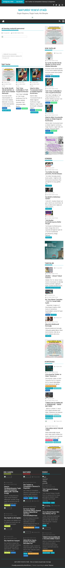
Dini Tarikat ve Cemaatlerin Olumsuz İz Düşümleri (40, 1)
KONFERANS (24, 108)
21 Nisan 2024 (34, 82)
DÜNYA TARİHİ (49, 440)
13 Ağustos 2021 (48, 485)
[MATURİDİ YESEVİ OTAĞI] (3, 21)
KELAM (30, 498)
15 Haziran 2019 (48, 533)
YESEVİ (52, 502)
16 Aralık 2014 (49, 216)
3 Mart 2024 (36, 501)
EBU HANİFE (7, 505)
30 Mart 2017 (58, 317)
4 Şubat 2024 (36, 532)
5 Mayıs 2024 (6, 82)
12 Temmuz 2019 (50, 295)
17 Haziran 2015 (50, 193)
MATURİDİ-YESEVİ (6, 110)
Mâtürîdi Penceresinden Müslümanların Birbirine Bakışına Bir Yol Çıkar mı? (12, 56)
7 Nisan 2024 (36, 477)
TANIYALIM (53, 314)
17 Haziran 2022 (9, 536)
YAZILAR (48, 390)
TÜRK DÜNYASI (57, 388)
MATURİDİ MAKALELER (51, 386)
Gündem (5, 108)
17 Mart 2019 (58, 421)
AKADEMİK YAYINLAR (47, 550)
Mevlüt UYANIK (49, 416)
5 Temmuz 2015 (50, 168)
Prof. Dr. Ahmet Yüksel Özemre (53, 287)
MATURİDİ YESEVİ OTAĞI (32, 10)
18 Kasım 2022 (8, 513)
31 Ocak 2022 (58, 268)
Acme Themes (49, 565)
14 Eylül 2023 (58, 366)
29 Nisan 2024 (20, 82)
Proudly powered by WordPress (21, 565)
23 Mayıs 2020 (56, 505)
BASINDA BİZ (48, 185)
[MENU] (63, 21)
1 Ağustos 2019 (50, 398)
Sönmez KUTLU (34, 112)
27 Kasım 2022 (8, 482)
